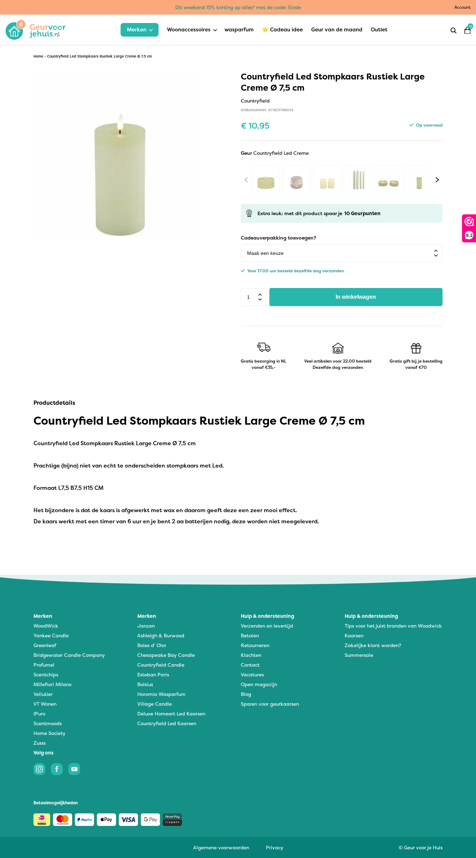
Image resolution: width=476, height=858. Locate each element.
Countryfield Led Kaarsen (166, 723)
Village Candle (154, 703)
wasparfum (239, 29)
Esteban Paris (153, 674)
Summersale (359, 655)
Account (462, 7)
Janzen (146, 625)
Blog (246, 694)
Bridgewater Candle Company (69, 655)
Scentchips (45, 674)
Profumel (43, 664)
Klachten (251, 655)
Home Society (49, 733)
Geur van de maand (336, 29)
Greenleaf (44, 645)
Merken (136, 29)
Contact (250, 664)
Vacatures (252, 674)
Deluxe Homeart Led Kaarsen (171, 713)
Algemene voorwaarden (221, 847)
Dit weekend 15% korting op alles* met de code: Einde (238, 7)
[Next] (437, 179)
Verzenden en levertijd (267, 625)
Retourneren (255, 645)
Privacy (274, 847)
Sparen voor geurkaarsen (270, 703)
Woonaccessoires (188, 29)
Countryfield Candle (160, 664)
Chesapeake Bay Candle (166, 655)
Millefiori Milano (52, 684)
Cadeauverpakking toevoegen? (278, 237)
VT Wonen (44, 703)
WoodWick (45, 625)
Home (38, 56)
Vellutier (43, 694)
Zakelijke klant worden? (373, 645)
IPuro (39, 713)
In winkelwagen (356, 297)
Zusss (39, 742)
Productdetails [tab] (54, 403)
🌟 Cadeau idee (282, 29)
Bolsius (145, 684)
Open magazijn (259, 684)
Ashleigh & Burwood (160, 635)
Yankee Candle (51, 635)
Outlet (379, 29)
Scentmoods (47, 723)
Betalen (250, 635)
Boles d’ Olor (151, 645)
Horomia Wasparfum (161, 694)
